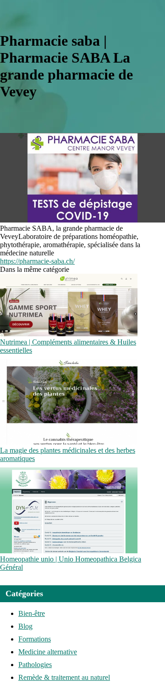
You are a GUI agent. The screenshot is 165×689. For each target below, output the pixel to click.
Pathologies (35, 664)
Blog (25, 626)
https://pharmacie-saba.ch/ (37, 261)
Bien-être (31, 613)
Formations (34, 639)
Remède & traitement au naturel (64, 677)
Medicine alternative (47, 652)
